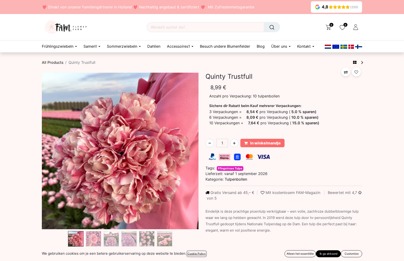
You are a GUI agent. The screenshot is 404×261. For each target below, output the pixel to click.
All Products (52, 62)
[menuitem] (154, 46)
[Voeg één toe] (234, 143)
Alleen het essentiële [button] (300, 253)
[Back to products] (355, 62)
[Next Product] (362, 62)
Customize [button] (352, 253)
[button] (53, 151)
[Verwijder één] (210, 143)
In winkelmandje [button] (265, 143)
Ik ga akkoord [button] (328, 253)
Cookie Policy (197, 253)
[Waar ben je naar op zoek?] (272, 27)
